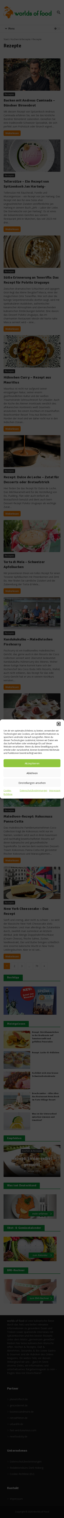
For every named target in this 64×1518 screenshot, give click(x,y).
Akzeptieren (32, 763)
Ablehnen (32, 773)
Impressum (54, 790)
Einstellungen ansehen (32, 783)
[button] (58, 724)
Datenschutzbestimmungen (33, 790)
